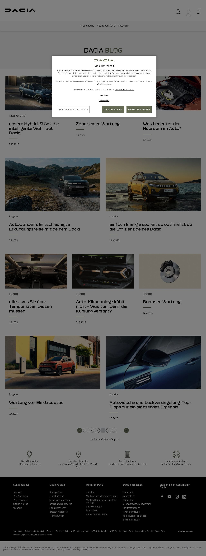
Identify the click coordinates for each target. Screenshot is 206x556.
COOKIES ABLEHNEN (113, 109)
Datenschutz (104, 100)
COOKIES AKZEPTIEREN (139, 109)
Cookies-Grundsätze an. (124, 89)
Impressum (104, 95)
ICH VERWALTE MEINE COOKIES (73, 109)
